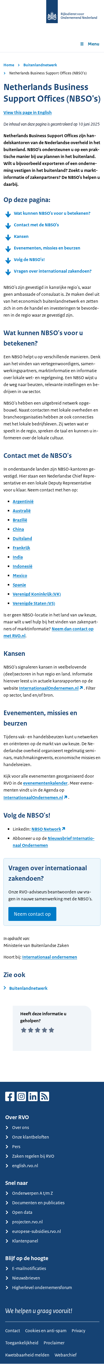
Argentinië (23, 501)
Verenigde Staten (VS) (34, 603)
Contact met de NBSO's (36, 224)
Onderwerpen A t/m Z (32, 1193)
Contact (12, 1330)
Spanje (19, 585)
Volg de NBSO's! (29, 259)
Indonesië (22, 566)
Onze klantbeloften (30, 1137)
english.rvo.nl (25, 1165)
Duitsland (22, 538)
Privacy (78, 1330)
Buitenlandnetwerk (40, 65)
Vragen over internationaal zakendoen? (53, 271)
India (18, 557)
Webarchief (66, 1355)
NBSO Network (46, 829)
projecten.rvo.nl (27, 1222)
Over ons (20, 1127)
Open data (22, 1212)
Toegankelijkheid (21, 1342)
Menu (93, 44)
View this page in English (27, 112)
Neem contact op (32, 914)
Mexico (20, 575)
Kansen (21, 236)
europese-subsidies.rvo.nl (36, 1231)
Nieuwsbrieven (26, 1278)
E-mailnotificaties (29, 1268)
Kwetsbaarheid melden (27, 1355)
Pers (16, 1146)
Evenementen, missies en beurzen (47, 248)
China (18, 529)
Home (8, 65)
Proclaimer (54, 1342)
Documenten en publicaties (38, 1202)
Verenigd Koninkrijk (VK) (37, 594)
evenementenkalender (45, 783)
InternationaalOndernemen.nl (49, 688)
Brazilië (20, 520)
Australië (22, 510)
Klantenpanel (25, 1241)
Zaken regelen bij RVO (33, 1156)
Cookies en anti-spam (45, 1330)
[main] (52, 567)
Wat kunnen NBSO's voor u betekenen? (52, 213)
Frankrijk (21, 547)
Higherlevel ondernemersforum (42, 1287)
